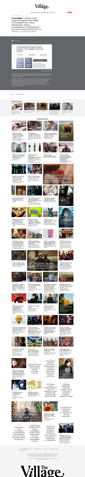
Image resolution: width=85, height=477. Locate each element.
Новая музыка (62, 196)
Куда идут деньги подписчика (46, 70)
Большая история (47, 173)
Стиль (50, 12)
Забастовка (30, 239)
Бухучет (29, 153)
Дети (53, 12)
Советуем (45, 196)
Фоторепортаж (30, 261)
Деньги (13, 326)
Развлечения (43, 12)
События (45, 412)
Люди (35, 12)
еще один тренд (62, 304)
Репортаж (29, 326)
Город (32, 12)
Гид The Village (14, 196)
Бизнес (38, 12)
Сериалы (13, 153)
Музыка (13, 218)
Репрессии (13, 304)
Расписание (30, 304)
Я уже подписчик (17, 40)
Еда (47, 12)
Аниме (60, 218)
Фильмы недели (30, 196)
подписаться (40, 60)
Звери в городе (46, 218)
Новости (50, 359)
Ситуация (29, 218)
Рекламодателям (22, 450)
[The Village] (42, 7)
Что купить (45, 153)
